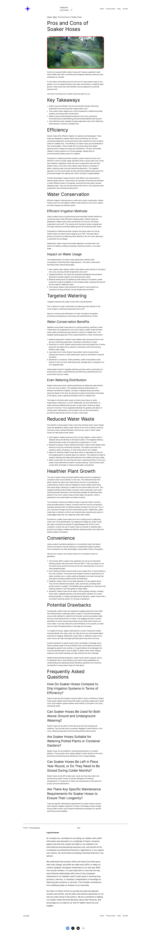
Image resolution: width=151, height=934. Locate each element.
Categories (64, 7)
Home (49, 17)
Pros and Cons (35, 828)
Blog (55, 17)
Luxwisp (26, 916)
